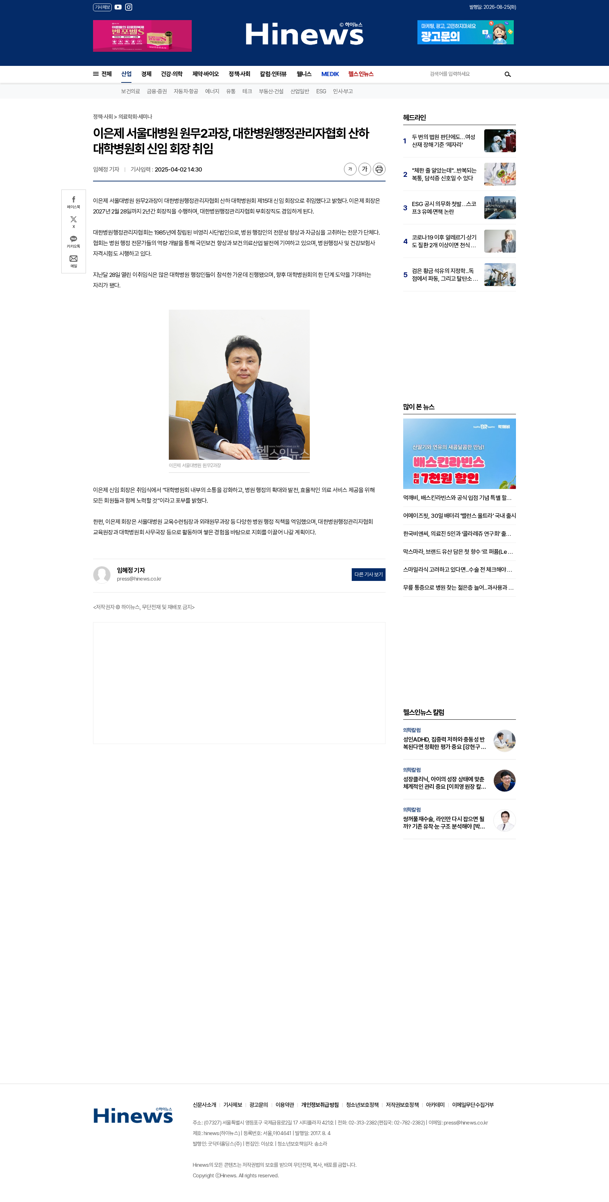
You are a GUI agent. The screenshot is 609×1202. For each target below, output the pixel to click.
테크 (247, 91)
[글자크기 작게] (350, 169)
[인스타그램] (128, 7)
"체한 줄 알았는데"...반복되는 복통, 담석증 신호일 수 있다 (444, 174)
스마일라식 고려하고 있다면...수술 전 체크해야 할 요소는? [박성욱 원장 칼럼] (459, 569)
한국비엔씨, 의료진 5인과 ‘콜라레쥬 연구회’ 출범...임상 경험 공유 (459, 533)
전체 (106, 74)
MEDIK (330, 74)
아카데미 (435, 1105)
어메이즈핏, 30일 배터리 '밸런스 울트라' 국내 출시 (459, 515)
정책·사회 (239, 74)
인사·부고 (343, 91)
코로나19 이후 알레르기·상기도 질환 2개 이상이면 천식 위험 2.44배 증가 (444, 241)
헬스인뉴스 (361, 74)
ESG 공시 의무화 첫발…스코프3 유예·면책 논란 (444, 207)
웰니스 (304, 74)
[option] (142, 36)
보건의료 (130, 91)
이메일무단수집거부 (473, 1105)
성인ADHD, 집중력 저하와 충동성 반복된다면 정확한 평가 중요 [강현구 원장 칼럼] (444, 743)
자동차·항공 (186, 91)
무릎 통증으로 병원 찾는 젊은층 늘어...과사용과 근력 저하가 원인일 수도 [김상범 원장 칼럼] (459, 587)
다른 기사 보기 (369, 574)
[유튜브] (118, 7)
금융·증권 (157, 91)
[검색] (507, 74)
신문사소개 (204, 1105)
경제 (146, 74)
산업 (126, 74)
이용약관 (285, 1105)
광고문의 (259, 1105)
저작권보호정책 (402, 1105)
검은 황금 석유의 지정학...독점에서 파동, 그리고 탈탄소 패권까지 (445, 275)
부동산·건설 (271, 91)
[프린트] (379, 169)
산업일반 (299, 91)
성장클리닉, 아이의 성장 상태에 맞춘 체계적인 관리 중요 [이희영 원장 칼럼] (443, 783)
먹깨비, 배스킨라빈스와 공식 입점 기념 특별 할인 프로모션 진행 (459, 497)
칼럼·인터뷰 (273, 74)
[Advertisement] (239, 682)
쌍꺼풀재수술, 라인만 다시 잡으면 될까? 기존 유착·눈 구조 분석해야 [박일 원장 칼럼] (444, 823)
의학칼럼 (411, 730)
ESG (321, 91)
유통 (230, 91)
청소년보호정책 (362, 1105)
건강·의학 (172, 74)
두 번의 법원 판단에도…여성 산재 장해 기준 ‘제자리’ (443, 141)
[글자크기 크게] (364, 169)
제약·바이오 (205, 74)
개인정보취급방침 (320, 1105)
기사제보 (232, 1105)
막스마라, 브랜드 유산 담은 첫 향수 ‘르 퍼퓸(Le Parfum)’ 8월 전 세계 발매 (459, 551)
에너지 (212, 91)
